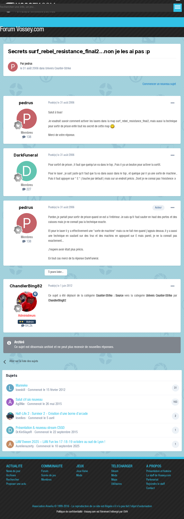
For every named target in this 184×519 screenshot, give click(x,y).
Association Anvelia (43, 506)
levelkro (21, 418)
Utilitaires (116, 484)
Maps (114, 480)
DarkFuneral (26, 155)
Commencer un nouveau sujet (159, 84)
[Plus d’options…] (172, 103)
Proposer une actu (16, 484)
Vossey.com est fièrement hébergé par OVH (106, 512)
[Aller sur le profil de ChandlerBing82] (27, 302)
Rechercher (12, 480)
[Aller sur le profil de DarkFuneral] (27, 171)
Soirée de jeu (48, 475)
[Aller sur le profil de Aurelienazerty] (10, 444)
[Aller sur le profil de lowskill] (10, 388)
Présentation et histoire (158, 471)
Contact (150, 488)
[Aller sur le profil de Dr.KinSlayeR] (10, 430)
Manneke (22, 386)
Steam (114, 471)
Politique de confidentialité (69, 512)
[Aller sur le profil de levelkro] (10, 416)
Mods (79, 475)
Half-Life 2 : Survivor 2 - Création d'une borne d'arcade (52, 414)
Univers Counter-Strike (58, 68)
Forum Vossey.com (22, 30)
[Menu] (177, 7)
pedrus (28, 64)
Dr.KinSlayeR (24, 432)
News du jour (13, 471)
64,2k (28, 326)
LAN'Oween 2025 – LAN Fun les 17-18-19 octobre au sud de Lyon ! (60, 442)
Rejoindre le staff (155, 484)
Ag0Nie (20, 404)
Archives (11, 475)
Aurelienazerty (25, 446)
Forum (44, 471)
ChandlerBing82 (26, 286)
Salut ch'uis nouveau (29, 400)
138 (28, 137)
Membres (46, 480)
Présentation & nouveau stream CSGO (40, 428)
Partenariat (152, 480)
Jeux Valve (82, 471)
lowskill (20, 390)
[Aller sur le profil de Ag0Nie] (10, 402)
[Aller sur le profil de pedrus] (13, 67)
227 (28, 189)
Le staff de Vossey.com (158, 475)
